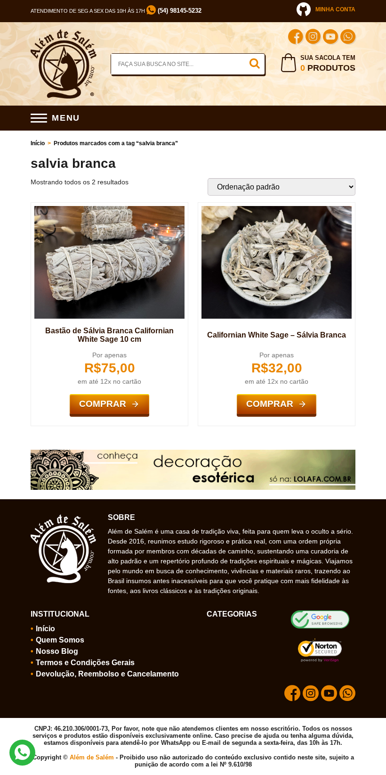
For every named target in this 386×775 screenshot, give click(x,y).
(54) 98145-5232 (178, 10)
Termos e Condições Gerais (85, 663)
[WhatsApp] (347, 38)
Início (38, 143)
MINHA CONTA (335, 9)
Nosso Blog (57, 651)
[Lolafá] (193, 453)
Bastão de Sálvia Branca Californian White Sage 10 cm (109, 335)
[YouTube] (330, 38)
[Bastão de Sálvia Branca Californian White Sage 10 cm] (109, 210)
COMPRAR (102, 404)
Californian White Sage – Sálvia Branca (276, 335)
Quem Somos (60, 640)
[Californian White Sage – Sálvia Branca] (276, 210)
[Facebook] (295, 38)
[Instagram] (313, 38)
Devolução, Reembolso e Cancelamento (107, 674)
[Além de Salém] (63, 33)
